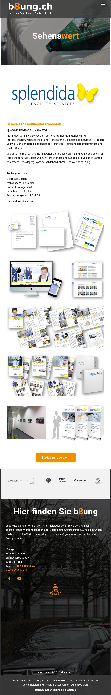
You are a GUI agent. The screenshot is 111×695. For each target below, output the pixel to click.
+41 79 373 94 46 (25, 566)
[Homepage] (30, 16)
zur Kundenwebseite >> (20, 201)
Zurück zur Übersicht (56, 457)
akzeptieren (69, 690)
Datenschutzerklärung (47, 690)
